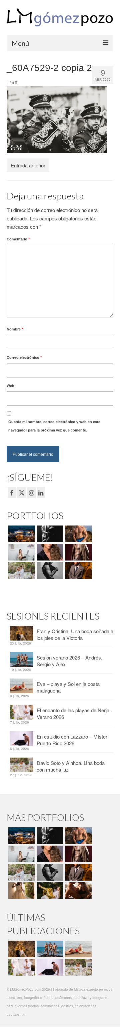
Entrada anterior (28, 165)
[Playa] (77, 534)
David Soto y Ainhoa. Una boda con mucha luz (71, 766)
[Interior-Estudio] (49, 570)
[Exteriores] (77, 570)
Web (10, 385)
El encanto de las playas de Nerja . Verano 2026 (74, 713)
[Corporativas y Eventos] (21, 552)
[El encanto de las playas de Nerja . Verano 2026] (21, 967)
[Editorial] (49, 890)
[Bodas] (21, 570)
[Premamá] (49, 534)
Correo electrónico (24, 357)
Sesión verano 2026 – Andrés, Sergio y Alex (69, 661)
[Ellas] (49, 552)
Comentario (18, 238)
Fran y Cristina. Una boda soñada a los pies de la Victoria (75, 634)
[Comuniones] (21, 890)
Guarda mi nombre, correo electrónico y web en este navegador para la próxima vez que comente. (54, 425)
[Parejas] (77, 890)
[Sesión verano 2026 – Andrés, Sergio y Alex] (49, 949)
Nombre (15, 328)
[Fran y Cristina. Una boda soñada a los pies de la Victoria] (21, 949)
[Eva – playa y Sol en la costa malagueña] (77, 949)
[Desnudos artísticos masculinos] (77, 552)
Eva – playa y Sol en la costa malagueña (68, 687)
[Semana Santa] (21, 534)
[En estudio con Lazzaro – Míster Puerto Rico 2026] (49, 967)
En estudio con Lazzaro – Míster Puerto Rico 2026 (72, 740)
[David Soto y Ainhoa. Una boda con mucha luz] (77, 967)
